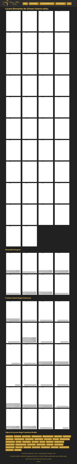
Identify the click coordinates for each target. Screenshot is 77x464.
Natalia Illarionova (21, 444)
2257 (54, 453)
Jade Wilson (9, 439)
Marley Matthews (48, 436)
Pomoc (36, 453)
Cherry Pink (19, 447)
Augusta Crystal (64, 439)
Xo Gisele (55, 439)
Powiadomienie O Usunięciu (45, 453)
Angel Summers (19, 439)
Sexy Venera (9, 450)
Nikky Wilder (58, 436)
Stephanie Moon (36, 436)
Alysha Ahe (50, 444)
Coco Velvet (47, 439)
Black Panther (10, 444)
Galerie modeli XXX (47, 3)
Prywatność (31, 453)
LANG (69, 3)
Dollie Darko (27, 447)
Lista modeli (60, 3)
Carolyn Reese (10, 447)
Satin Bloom (66, 436)
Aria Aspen (35, 442)
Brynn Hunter (36, 447)
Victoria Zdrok (10, 442)
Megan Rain (9, 436)
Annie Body (17, 436)
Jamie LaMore (59, 444)
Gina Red (18, 442)
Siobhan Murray (59, 442)
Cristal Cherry (29, 439)
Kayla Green (49, 442)
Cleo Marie (18, 450)
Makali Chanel (39, 439)
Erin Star (42, 442)
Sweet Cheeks (41, 444)
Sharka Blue (54, 447)
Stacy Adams (31, 444)
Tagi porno (33, 3)
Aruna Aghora (26, 442)
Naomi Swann (26, 436)
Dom (25, 3)
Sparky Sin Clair (64, 447)
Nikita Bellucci (46, 447)
